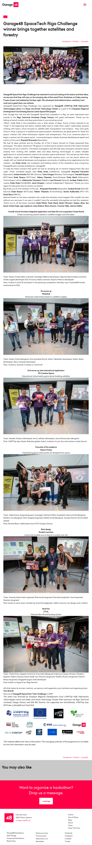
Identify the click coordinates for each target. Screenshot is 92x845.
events (70, 815)
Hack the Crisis (74, 828)
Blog (70, 820)
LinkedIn (84, 41)
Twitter (75, 41)
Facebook (66, 41)
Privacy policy (41, 836)
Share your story (42, 833)
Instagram (69, 836)
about (70, 823)
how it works (73, 817)
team (70, 825)
